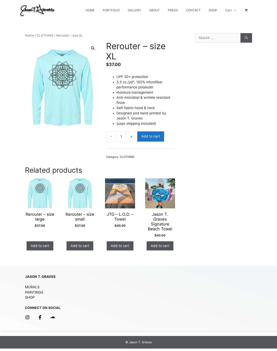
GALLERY (134, 10)
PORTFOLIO (111, 10)
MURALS (32, 287)
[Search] (246, 38)
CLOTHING (45, 35)
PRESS (173, 10)
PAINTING (33, 292)
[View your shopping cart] (246, 10)
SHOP (213, 10)
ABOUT (154, 10)
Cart (228, 10)
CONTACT (193, 10)
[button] (93, 48)
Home (29, 35)
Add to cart (150, 136)
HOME (90, 10)
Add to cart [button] (40, 246)
